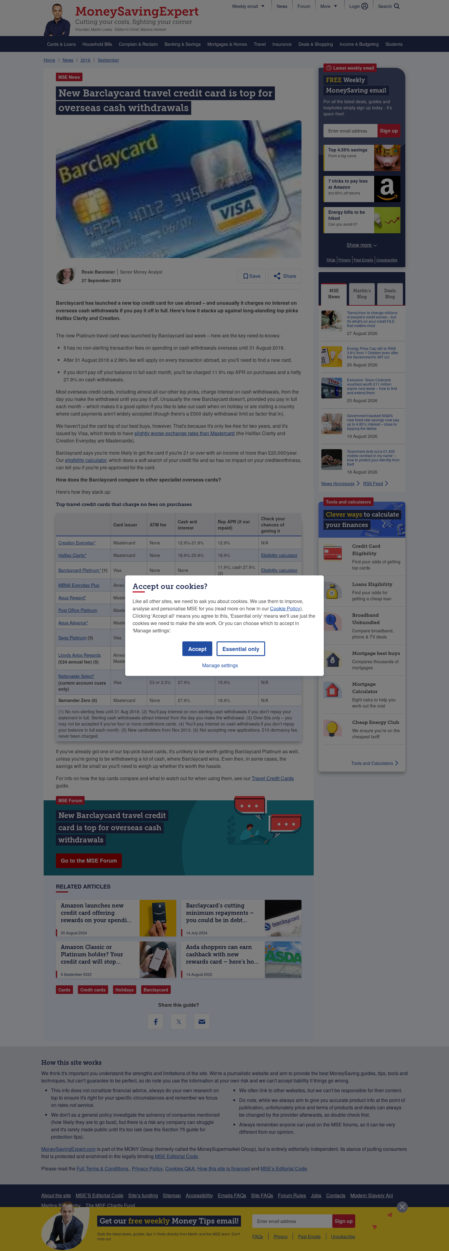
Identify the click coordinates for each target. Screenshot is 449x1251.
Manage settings (220, 664)
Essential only (240, 649)
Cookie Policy (285, 608)
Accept (197, 649)
